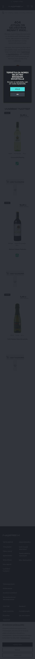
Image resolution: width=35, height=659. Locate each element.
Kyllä (17, 89)
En (17, 94)
